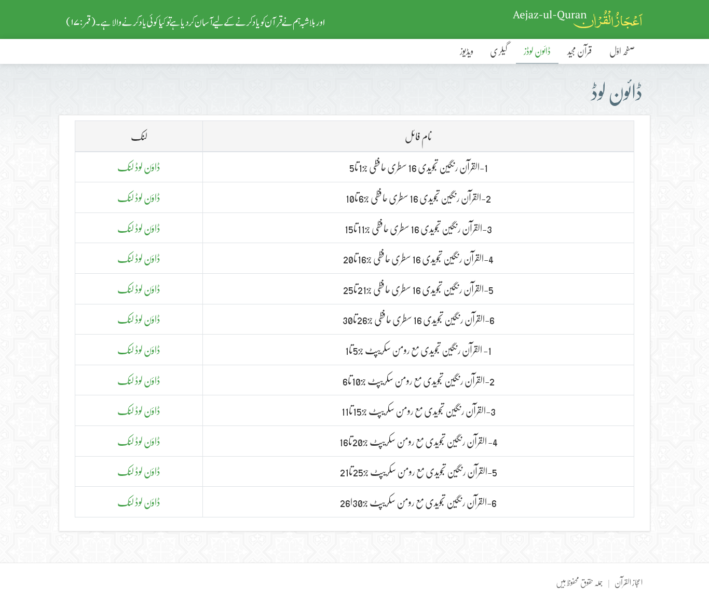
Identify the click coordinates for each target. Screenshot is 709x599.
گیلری (498, 50)
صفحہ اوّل (622, 50)
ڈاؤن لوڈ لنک (138, 166)
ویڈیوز (466, 50)
